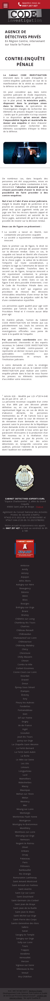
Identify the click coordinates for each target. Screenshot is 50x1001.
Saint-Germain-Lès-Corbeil (25, 900)
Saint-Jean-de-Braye (25, 904)
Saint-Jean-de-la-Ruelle (25, 908)
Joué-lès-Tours (25, 736)
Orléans (25, 851)
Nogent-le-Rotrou (25, 843)
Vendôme (25, 953)
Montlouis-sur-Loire (25, 832)
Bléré (25, 596)
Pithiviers (25, 866)
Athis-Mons (25, 580)
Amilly (25, 569)
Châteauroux (25, 641)
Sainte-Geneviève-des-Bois (25, 923)
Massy (25, 786)
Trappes (25, 950)
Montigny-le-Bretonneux (25, 824)
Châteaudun (25, 634)
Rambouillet (25, 870)
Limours (25, 767)
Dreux (25, 683)
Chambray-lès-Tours (25, 622)
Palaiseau (25, 858)
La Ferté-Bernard (25, 748)
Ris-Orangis (25, 873)
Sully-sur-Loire (25, 942)
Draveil (25, 679)
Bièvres (25, 592)
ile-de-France (25, 725)
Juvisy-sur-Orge (25, 740)
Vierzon (25, 961)
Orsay (25, 854)
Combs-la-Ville (25, 664)
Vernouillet (25, 957)
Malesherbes (25, 782)
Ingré (25, 729)
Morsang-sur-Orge (25, 835)
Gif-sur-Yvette (25, 717)
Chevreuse (25, 653)
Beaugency (25, 588)
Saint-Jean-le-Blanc (25, 911)
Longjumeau (25, 771)
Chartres (25, 626)
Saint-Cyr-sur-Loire (25, 892)
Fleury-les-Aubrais (25, 702)
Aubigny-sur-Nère (25, 584)
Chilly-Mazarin (25, 656)
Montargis (25, 813)
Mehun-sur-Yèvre (25, 794)
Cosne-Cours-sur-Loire (25, 672)
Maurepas (25, 790)
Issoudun (25, 733)
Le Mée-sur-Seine (25, 759)
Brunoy (25, 615)
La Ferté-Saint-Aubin (25, 752)
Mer (25, 805)
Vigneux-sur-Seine (25, 965)
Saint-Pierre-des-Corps (25, 919)
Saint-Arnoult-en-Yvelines (25, 885)
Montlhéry (25, 828)
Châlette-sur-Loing (25, 618)
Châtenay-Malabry (25, 645)
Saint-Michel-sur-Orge (25, 915)
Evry (25, 698)
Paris (25, 862)
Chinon (25, 660)
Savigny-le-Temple (25, 934)
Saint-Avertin (25, 889)
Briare (25, 611)
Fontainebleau (25, 710)
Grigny (25, 721)
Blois (25, 599)
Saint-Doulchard (25, 896)
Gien (25, 714)
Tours (25, 946)
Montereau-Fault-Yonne (25, 816)
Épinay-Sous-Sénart (25, 687)
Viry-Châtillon (25, 976)
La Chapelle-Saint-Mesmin (25, 744)
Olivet (25, 847)
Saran (25, 931)
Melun (25, 797)
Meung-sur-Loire (25, 809)
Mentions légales (35, 991)
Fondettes (25, 706)
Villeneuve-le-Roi (25, 969)
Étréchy (25, 695)
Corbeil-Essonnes (25, 668)
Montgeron (25, 820)
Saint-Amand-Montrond (25, 881)
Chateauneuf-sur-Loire (25, 637)
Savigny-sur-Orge (25, 938)
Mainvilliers (25, 778)
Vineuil (25, 972)
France (39, 506)
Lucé (25, 774)
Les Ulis (25, 763)
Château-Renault (25, 630)
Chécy (25, 649)
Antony (25, 573)
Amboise (25, 565)
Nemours (25, 839)
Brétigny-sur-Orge (25, 607)
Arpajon (25, 577)
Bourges (25, 603)
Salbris (25, 927)
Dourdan (25, 676)
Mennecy (25, 801)
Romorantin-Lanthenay (25, 877)
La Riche (25, 755)
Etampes (25, 691)
